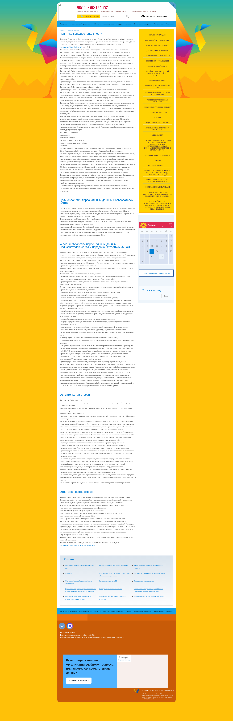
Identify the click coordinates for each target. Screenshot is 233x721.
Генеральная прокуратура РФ (108, 581)
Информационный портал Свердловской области (149, 596)
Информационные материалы (157, 187)
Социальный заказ (157, 80)
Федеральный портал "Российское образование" (113, 565)
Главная (63, 31)
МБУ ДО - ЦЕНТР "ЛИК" (92, 8)
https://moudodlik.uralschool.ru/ (71, 47)
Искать (127, 16)
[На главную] (78, 16)
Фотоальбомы (158, 24)
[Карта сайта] (82, 16)
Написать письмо (73, 31)
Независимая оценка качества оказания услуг (157, 94)
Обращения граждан (157, 35)
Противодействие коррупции (157, 40)
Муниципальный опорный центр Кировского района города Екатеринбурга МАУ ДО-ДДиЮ (157, 173)
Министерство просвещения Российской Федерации (149, 573)
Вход (166, 296)
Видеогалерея (157, 135)
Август (169, 224)
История (157, 117)
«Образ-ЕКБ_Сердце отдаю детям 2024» (157, 87)
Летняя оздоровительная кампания (157, 101)
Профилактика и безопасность (157, 155)
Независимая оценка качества (156, 273)
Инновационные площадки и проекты (117, 24)
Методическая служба (157, 165)
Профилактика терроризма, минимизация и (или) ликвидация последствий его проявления (157, 194)
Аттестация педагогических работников (157, 129)
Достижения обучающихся (157, 61)
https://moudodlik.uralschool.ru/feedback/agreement (77, 545)
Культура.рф (68, 573)
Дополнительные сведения (157, 45)
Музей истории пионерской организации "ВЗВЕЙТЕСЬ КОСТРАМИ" (157, 73)
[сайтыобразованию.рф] (172, 6)
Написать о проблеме (79, 681)
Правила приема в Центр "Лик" (157, 56)
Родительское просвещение (157, 123)
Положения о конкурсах (142, 24)
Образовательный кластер (157, 66)
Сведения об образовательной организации (76, 24)
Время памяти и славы (157, 112)
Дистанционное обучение (157, 50)
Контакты (169, 24)
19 (152, 251)
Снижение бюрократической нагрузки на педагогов (157, 181)
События (157, 160)
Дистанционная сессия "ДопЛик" (157, 107)
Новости (97, 24)
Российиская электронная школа (144, 581)
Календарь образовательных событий (110, 589)
